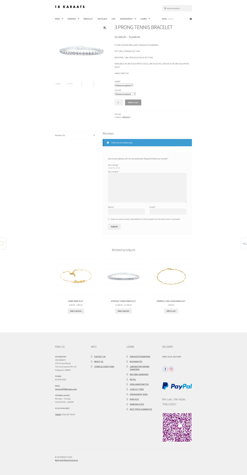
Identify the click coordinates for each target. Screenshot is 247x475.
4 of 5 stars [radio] (116, 168)
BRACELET (88, 18)
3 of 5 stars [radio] (114, 168)
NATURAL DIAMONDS (139, 374)
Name (111, 207)
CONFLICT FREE (137, 389)
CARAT (118, 81)
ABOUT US (98, 361)
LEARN (144, 18)
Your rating (113, 165)
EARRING (72, 18)
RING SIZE (134, 399)
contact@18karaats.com (66, 389)
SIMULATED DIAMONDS (140, 356)
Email (153, 207)
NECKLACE (102, 18)
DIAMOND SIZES (137, 404)
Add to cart (133, 102)
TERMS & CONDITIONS (104, 366)
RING (57, 18)
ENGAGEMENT (126, 18)
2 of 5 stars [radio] (112, 168)
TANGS (58, 414)
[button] (105, 28)
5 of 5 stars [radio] (119, 168)
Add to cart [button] (171, 311)
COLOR (118, 90)
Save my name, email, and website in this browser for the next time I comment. (145, 219)
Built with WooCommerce (66, 460)
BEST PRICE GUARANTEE (141, 409)
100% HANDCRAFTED (139, 384)
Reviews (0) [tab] (60, 135)
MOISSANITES (136, 361)
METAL (133, 379)
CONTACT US (99, 356)
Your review (113, 171)
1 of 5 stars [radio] (109, 168)
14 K (113, 18)
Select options (76, 311)
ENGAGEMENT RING (139, 394)
